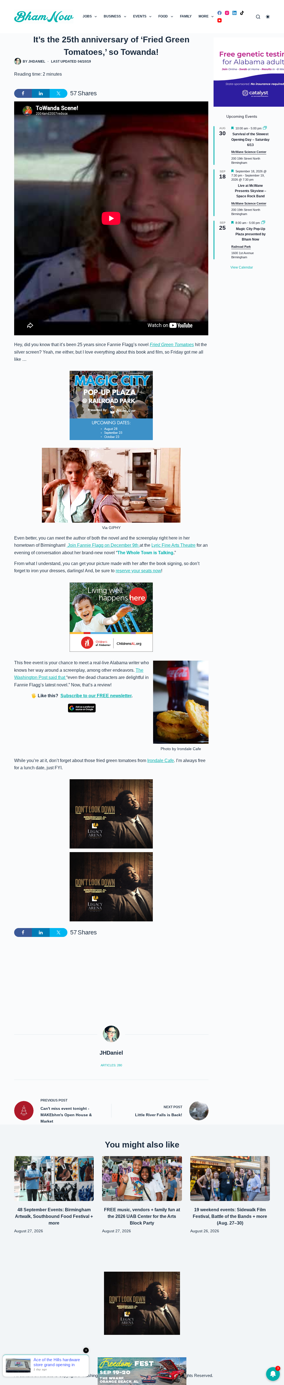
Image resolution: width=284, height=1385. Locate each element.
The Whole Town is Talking (145, 552)
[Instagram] (227, 13)
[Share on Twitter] (58, 93)
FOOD (163, 16)
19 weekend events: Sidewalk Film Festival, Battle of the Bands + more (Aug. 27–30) (230, 1216)
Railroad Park (241, 246)
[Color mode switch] (268, 17)
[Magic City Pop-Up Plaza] (111, 405)
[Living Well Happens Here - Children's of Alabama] (111, 616)
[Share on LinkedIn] (41, 93)
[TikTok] (242, 13)
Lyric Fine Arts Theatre (173, 545)
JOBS (87, 16)
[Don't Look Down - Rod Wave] (111, 813)
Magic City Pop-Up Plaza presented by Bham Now (250, 234)
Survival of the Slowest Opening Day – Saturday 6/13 (250, 139)
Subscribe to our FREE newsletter (95, 695)
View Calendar (241, 267)
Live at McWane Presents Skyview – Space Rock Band (250, 191)
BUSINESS (112, 16)
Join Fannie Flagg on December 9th (103, 545)
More (204, 16)
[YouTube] (219, 20)
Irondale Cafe (160, 760)
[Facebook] (219, 13)
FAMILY (186, 16)
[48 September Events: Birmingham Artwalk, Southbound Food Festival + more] (54, 1178)
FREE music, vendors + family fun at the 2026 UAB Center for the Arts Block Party (142, 1216)
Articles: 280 (111, 1065)
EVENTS (139, 16)
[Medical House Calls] (142, 1370)
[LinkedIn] (234, 13)
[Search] (258, 17)
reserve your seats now (138, 570)
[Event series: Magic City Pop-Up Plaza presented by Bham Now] (263, 222)
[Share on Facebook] (23, 93)
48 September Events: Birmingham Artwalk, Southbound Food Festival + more (54, 1216)
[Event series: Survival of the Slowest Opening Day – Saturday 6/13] (265, 128)
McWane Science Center (248, 152)
